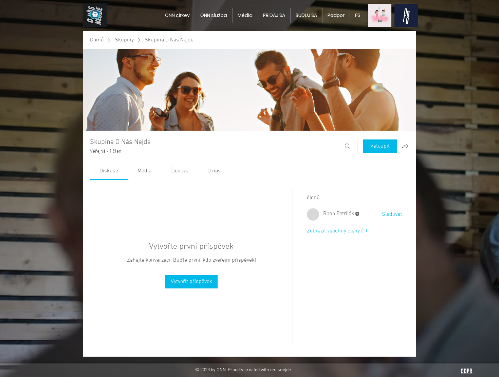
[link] (108, 171)
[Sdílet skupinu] (405, 146)
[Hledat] (348, 146)
